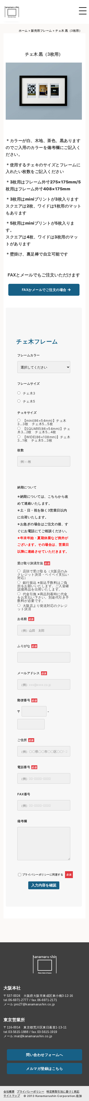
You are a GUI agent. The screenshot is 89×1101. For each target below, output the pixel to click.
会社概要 (9, 1091)
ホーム (23, 30)
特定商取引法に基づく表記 (63, 1091)
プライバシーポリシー (36, 874)
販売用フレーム (41, 30)
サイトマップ (12, 1095)
